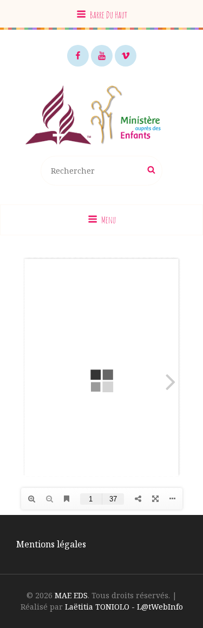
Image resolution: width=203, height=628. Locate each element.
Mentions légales (51, 544)
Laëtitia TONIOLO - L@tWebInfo (124, 606)
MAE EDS (71, 595)
